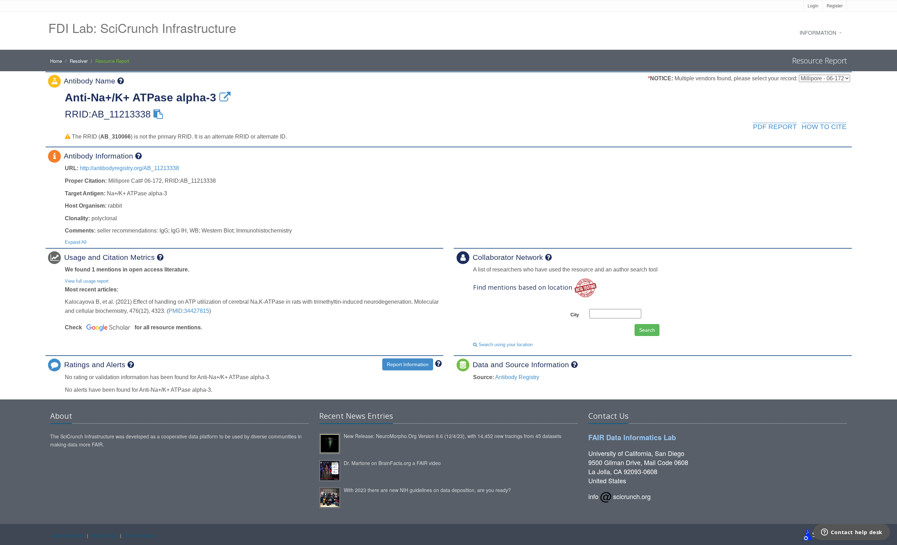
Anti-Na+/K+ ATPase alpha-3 (140, 97)
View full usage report (87, 281)
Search (647, 330)
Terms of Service (140, 535)
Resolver (79, 61)
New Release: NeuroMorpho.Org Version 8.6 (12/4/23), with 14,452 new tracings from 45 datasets (452, 435)
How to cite (824, 126)
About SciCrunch (68, 535)
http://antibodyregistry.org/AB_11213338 (129, 168)
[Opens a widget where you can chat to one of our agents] (851, 532)
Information (818, 32)
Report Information (408, 364)
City (574, 314)
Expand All (76, 242)
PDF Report (775, 126)
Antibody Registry (517, 377)
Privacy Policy (104, 535)
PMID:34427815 (189, 311)
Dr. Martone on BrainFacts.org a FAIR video (392, 462)
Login (813, 5)
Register (835, 5)
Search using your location (505, 344)
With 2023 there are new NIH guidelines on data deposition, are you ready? (427, 489)
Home (56, 61)
